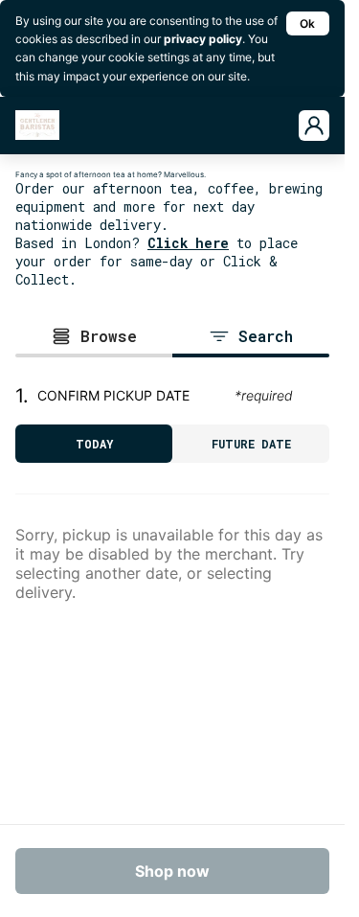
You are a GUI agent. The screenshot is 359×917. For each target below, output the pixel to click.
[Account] (314, 125)
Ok (307, 23)
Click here (188, 243)
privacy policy (203, 39)
